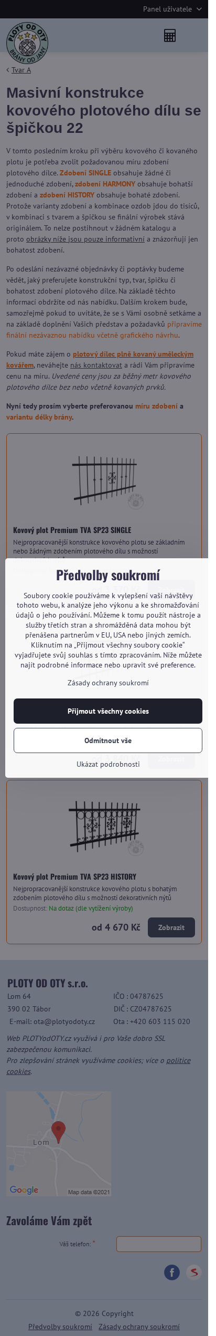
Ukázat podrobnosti (108, 764)
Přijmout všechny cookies (108, 711)
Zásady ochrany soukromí (108, 682)
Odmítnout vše (108, 740)
